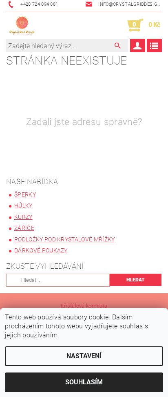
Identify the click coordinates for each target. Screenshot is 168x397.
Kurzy (23, 217)
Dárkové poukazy (41, 250)
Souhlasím (84, 382)
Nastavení (84, 356)
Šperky (25, 194)
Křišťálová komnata (84, 305)
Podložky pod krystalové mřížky (64, 239)
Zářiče (24, 228)
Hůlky (23, 205)
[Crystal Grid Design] (22, 25)
